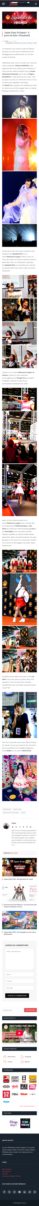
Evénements (9, 43)
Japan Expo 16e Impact (11, 813)
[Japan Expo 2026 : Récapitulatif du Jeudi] (19, 867)
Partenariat (6, 1171)
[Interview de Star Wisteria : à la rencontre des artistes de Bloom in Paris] (19, 892)
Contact (5, 1174)
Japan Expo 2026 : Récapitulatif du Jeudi (18, 879)
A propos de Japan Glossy (11, 1176)
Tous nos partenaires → (28, 1106)
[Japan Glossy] (19, 3)
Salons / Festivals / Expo (29, 43)
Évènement (7, 809)
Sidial (6, 41)
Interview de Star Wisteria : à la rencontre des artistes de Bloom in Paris (20, 906)
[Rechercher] (36, 3)
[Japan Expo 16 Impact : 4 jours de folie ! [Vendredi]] (19, 20)
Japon (23, 813)
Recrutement (7, 1169)
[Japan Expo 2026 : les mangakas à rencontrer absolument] (19, 920)
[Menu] (3, 3)
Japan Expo (17, 43)
